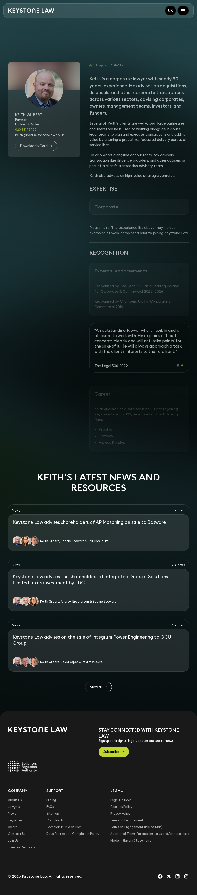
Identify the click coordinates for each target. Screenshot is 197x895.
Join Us (13, 840)
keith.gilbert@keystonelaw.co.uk (39, 135)
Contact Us (17, 834)
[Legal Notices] (22, 767)
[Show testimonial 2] (182, 365)
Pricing (51, 800)
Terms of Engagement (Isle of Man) (136, 827)
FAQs (50, 807)
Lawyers (101, 65)
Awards (13, 827)
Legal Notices (120, 800)
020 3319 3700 (26, 129)
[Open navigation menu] (183, 10)
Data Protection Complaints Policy (72, 834)
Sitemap (52, 813)
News (12, 813)
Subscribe (111, 751)
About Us (15, 800)
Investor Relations (21, 847)
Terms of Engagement (126, 820)
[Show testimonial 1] (178, 365)
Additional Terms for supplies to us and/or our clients (149, 834)
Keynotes (15, 820)
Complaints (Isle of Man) (64, 827)
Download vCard (34, 145)
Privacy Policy (120, 813)
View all (96, 687)
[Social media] (160, 876)
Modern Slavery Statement (130, 840)
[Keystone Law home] (31, 10)
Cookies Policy (121, 807)
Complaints (55, 820)
